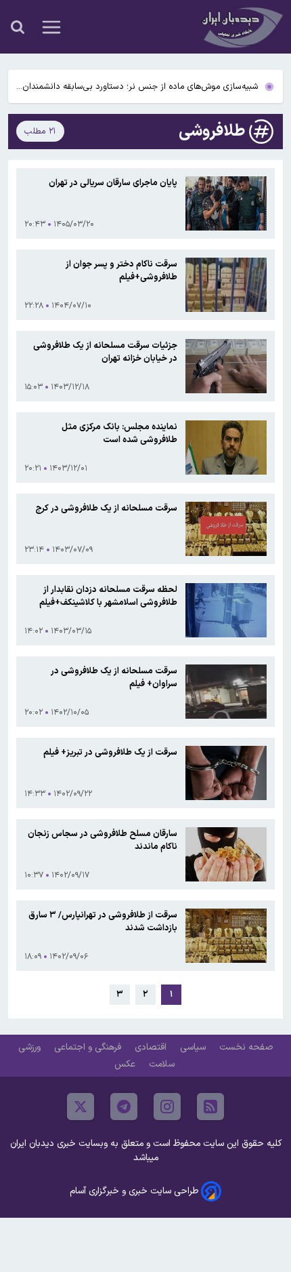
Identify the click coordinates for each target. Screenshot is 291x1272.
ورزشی (30, 1047)
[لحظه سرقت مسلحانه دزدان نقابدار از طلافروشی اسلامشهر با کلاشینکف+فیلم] (226, 610)
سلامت (163, 1064)
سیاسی (194, 1047)
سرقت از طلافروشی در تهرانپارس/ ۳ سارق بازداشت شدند (102, 921)
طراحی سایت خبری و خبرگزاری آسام (134, 1191)
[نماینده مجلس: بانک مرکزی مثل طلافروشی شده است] (226, 447)
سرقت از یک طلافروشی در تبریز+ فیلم (110, 752)
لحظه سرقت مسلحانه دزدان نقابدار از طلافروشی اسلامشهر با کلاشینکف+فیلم (108, 596)
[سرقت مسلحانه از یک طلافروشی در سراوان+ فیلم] (226, 691)
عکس (126, 1064)
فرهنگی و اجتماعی (89, 1047)
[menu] (51, 27)
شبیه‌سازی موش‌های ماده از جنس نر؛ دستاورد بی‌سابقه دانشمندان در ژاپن (140, 87)
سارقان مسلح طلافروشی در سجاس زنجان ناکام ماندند (102, 840)
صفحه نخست (246, 1047)
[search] (17, 27)
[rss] (210, 1106)
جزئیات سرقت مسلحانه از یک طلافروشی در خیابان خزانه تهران (105, 352)
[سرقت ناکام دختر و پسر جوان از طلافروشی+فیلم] (226, 285)
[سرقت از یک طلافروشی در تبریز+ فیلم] (226, 773)
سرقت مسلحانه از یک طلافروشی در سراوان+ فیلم (114, 677)
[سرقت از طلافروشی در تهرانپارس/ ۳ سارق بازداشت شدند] (226, 936)
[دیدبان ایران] (241, 26)
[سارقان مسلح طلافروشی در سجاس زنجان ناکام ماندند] (226, 854)
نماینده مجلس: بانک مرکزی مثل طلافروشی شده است (119, 433)
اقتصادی (152, 1047)
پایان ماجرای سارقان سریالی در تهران (113, 182)
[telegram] (123, 1106)
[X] (80, 1106)
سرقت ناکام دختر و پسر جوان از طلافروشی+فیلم (121, 270)
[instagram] (167, 1106)
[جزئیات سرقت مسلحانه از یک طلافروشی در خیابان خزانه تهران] (226, 366)
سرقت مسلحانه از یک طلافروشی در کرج (106, 508)
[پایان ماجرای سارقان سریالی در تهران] (226, 203)
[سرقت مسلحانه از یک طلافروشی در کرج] (226, 529)
